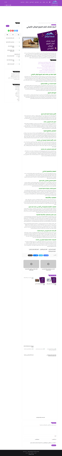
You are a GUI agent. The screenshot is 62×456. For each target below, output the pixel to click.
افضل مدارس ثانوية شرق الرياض (40, 417)
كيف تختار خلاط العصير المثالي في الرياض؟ (48, 66)
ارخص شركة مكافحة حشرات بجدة (10, 60)
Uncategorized (17, 86)
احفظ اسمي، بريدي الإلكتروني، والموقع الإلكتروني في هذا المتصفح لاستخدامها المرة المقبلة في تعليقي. (42, 442)
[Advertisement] (31, 13)
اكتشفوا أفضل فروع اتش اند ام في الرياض (40, 284)
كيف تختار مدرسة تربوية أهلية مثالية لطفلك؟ (28, 346)
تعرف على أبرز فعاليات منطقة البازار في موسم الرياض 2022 (46, 67)
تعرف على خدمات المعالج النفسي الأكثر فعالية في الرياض (46, 63)
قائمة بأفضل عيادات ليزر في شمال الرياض (51, 284)
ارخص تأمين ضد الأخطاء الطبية (10, 42)
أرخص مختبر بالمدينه (17, 54)
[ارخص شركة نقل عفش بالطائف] (17, 47)
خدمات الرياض (25, 451)
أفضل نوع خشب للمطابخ (11, 64)
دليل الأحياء (17, 96)
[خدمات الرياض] (55, 2)
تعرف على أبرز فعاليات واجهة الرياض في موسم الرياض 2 (46, 62)
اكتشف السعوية (53, 24)
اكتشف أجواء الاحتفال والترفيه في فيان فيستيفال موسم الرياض (51, 355)
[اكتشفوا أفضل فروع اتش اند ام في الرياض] (40, 280)
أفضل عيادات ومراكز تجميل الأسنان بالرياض (48, 69)
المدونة (18, 90)
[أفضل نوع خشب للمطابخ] (17, 65)
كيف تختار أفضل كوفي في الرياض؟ (28, 355)
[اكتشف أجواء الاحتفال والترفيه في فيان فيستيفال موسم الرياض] (51, 351)
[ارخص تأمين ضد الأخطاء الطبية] (17, 43)
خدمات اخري (17, 92)
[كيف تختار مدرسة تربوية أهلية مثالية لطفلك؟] (28, 311)
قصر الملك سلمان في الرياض (33, 249)
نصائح (18, 100)
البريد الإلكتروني (54, 439)
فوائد (18, 97)
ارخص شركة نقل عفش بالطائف (11, 47)
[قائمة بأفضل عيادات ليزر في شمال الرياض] (51, 280)
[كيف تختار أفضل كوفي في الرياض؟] (28, 351)
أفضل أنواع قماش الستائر (10, 56)
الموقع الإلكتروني (37, 439)
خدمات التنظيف (17, 93)
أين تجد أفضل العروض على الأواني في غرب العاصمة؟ (47, 70)
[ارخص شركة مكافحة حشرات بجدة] (17, 61)
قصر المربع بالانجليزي (43, 249)
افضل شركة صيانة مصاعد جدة (10, 38)
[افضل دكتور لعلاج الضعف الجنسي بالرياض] (17, 51)
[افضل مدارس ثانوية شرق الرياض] (40, 382)
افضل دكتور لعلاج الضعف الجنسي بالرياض (10, 51)
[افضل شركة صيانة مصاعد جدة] (17, 39)
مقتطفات (18, 99)
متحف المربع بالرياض (52, 251)
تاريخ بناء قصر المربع (52, 249)
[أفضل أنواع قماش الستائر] (17, 57)
